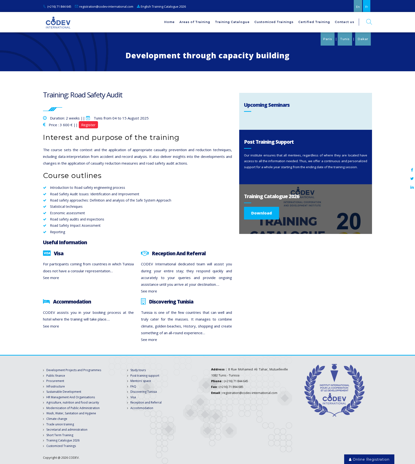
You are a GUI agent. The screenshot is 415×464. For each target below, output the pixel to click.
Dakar (363, 39)
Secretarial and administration (66, 430)
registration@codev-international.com (106, 6)
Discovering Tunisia (143, 392)
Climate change (56, 419)
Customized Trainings (273, 22)
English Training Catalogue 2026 (163, 6)
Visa (133, 397)
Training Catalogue (232, 22)
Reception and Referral (146, 402)
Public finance (55, 376)
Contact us (344, 22)
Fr (366, 7)
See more (51, 277)
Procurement (55, 381)
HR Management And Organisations (70, 397)
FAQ (133, 386)
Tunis (345, 39)
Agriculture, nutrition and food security (72, 402)
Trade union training (60, 424)
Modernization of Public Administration (73, 408)
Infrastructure (55, 386)
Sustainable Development (63, 392)
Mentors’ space (140, 381)
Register (88, 124)
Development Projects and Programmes (73, 370)
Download (261, 213)
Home (169, 22)
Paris (327, 39)
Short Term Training (59, 435)
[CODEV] (58, 22)
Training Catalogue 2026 (62, 440)
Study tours (138, 370)
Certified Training (314, 22)
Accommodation (141, 408)
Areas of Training (194, 22)
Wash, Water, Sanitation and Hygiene (71, 413)
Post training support (144, 376)
